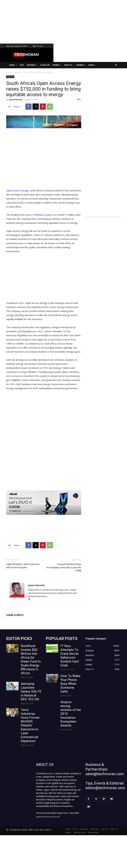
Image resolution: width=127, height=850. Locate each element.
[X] (36, 106)
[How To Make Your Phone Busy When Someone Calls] (52, 678)
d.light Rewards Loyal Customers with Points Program (23, 566)
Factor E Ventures (34, 214)
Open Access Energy (17, 190)
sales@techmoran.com (48, 816)
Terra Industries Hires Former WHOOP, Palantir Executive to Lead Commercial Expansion (30, 725)
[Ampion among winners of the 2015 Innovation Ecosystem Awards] (52, 704)
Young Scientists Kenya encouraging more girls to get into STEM (64, 567)
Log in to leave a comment (19, 620)
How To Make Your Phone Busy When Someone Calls (70, 683)
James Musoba (15, 99)
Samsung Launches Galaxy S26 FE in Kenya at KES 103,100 (31, 691)
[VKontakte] (111, 799)
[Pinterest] (43, 106)
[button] (116, 65)
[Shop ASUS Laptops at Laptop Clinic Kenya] (43, 502)
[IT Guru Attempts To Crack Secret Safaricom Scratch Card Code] (52, 648)
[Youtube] (88, 807)
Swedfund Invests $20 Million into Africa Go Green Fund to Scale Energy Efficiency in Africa (31, 659)
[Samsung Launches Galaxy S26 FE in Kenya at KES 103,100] (12, 686)
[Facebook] (28, 106)
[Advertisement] (63, 22)
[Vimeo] (104, 799)
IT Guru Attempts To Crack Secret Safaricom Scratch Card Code (69, 655)
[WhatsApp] (50, 106)
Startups (10, 77)
